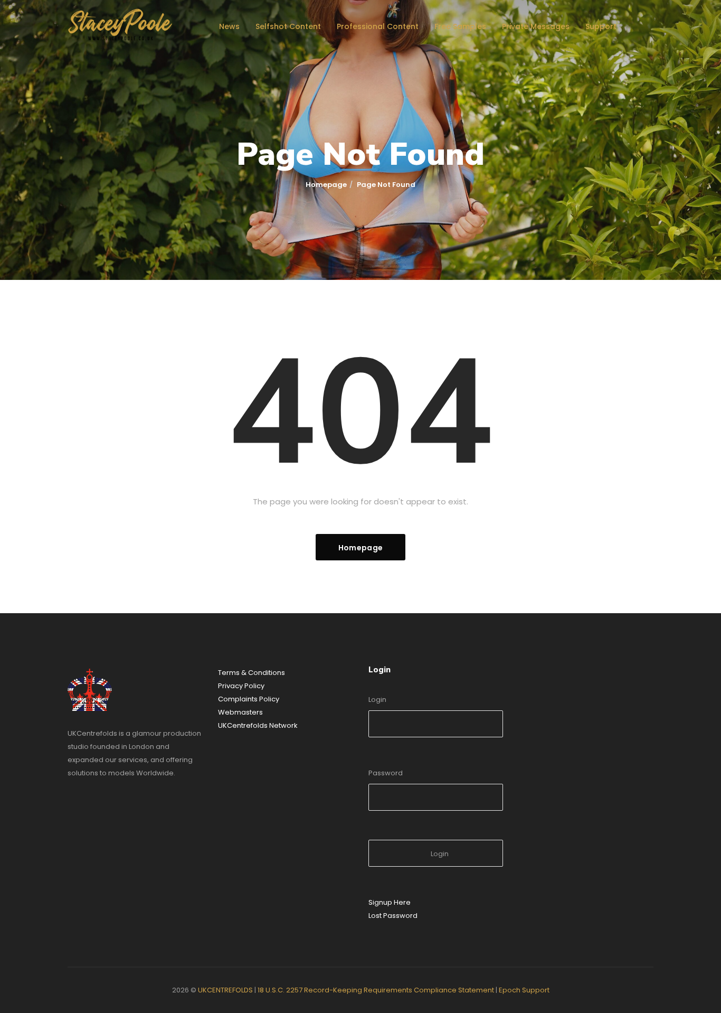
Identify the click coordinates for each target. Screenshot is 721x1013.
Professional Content (378, 26)
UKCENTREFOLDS (225, 990)
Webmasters (240, 712)
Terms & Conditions (251, 673)
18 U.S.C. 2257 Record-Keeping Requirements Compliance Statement (376, 990)
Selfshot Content (288, 26)
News (229, 26)
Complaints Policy (248, 699)
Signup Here (389, 902)
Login (377, 700)
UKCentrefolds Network (258, 725)
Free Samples (460, 26)
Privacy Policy (241, 686)
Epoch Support (524, 990)
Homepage (326, 185)
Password (385, 773)
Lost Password (393, 916)
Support (600, 26)
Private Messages (536, 26)
